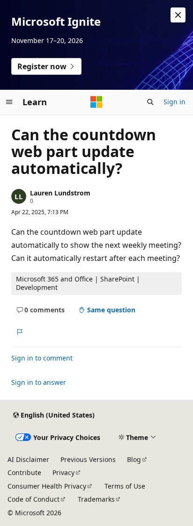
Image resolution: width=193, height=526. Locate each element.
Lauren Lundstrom (60, 192)
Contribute (24, 472)
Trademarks (96, 499)
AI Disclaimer (28, 459)
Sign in (174, 101)
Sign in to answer (38, 382)
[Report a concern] (19, 331)
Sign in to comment (42, 357)
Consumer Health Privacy (46, 486)
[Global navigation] (9, 102)
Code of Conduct (33, 499)
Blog (134, 459)
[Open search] (150, 102)
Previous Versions (88, 459)
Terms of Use (124, 486)
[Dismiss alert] (178, 14)
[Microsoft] (96, 102)
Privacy (63, 472)
